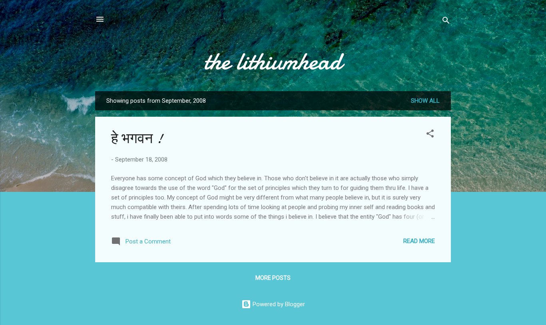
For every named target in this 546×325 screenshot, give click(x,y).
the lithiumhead (273, 61)
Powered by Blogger (278, 304)
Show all (425, 100)
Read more (419, 241)
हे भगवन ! (137, 138)
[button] (430, 135)
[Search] (446, 22)
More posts (273, 278)
